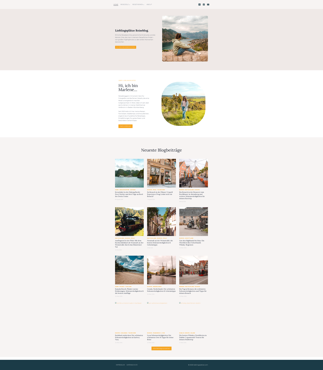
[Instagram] (199, 4)
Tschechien (161, 189)
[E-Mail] (208, 4)
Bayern (181, 189)
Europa (149, 189)
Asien (117, 189)
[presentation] (129, 173)
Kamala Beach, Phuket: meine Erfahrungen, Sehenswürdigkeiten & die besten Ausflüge (129, 291)
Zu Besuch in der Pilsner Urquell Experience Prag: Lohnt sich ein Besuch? (160, 194)
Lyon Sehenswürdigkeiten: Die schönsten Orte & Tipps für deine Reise (160, 337)
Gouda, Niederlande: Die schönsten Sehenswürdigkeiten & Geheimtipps (161, 290)
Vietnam (133, 189)
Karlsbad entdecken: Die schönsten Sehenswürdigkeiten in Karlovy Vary (129, 337)
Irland (193, 333)
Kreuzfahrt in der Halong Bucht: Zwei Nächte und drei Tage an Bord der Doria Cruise (129, 194)
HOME (115, 4)
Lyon (163, 333)
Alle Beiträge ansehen (161, 348)
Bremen (181, 286)
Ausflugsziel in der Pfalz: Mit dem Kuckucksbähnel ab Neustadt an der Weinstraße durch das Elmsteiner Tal (129, 244)
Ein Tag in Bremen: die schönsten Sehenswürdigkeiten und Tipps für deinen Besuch (193, 291)
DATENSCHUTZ (132, 365)
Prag (154, 189)
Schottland (189, 238)
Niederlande (157, 286)
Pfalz (133, 238)
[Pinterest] (204, 4)
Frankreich (157, 333)
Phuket (122, 286)
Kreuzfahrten (124, 189)
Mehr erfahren (125, 126)
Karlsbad (124, 333)
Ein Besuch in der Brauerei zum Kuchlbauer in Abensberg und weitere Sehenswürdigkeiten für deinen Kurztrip (192, 195)
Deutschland (189, 189)
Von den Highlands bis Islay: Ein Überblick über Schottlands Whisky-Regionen (191, 243)
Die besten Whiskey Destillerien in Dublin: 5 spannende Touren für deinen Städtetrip (193, 337)
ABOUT (149, 4)
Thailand (128, 286)
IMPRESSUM (120, 365)
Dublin (181, 333)
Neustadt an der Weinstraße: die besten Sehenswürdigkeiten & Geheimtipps (160, 243)
